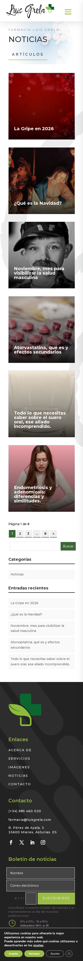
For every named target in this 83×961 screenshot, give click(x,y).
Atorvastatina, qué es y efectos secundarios (41, 349)
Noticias (17, 574)
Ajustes (55, 953)
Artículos (28, 54)
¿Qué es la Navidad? (38, 203)
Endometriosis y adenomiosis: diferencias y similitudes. (33, 494)
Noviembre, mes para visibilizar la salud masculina (39, 273)
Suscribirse (56, 898)
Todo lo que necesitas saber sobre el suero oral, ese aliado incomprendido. (40, 420)
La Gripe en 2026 (34, 128)
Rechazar (34, 953)
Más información (21, 75)
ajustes (38, 945)
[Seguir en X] (21, 842)
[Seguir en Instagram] (43, 842)
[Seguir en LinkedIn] (32, 842)
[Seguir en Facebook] (11, 842)
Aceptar (13, 953)
